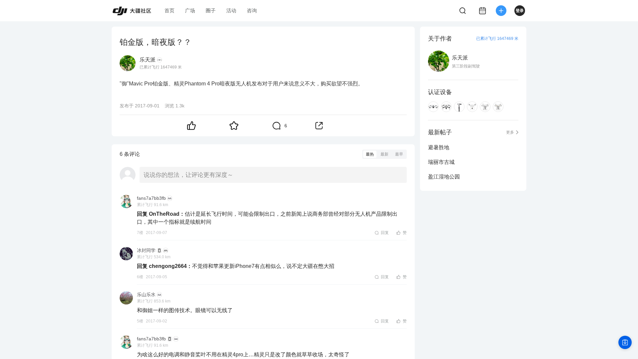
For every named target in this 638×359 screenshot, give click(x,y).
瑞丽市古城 (441, 162)
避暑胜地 (438, 147)
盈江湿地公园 (444, 177)
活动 (231, 10)
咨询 (252, 10)
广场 (190, 10)
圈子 (211, 10)
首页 (169, 10)
